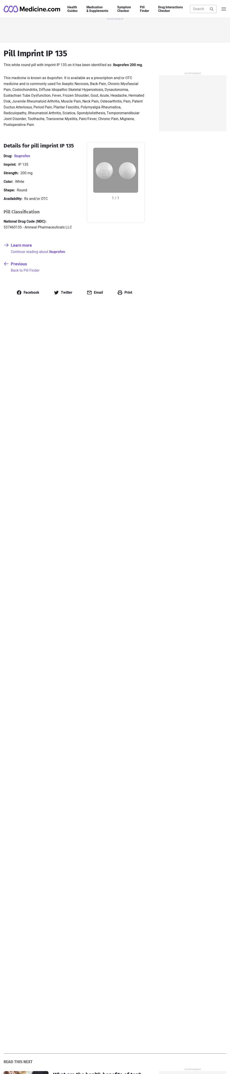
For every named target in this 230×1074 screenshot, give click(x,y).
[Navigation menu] (223, 9)
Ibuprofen (22, 156)
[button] (28, 292)
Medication (97, 9)
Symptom (124, 9)
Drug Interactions (170, 9)
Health (72, 9)
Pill (144, 9)
